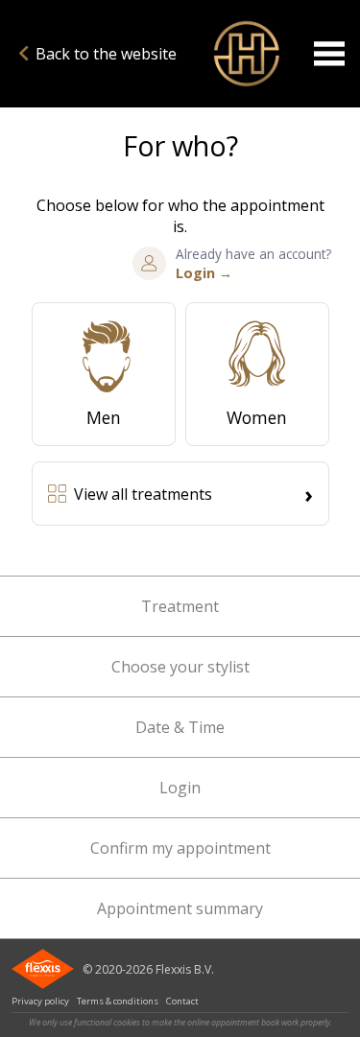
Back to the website (106, 53)
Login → (204, 273)
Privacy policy (40, 1001)
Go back (245, 53)
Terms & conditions (117, 1001)
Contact (182, 1001)
